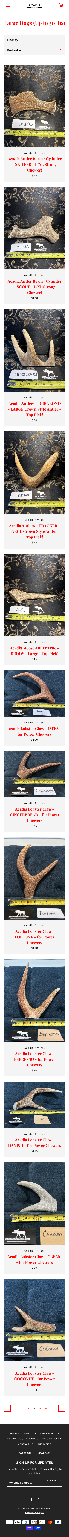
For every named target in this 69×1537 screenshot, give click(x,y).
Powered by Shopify (34, 1512)
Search (14, 1433)
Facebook (25, 1453)
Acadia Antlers (43, 1508)
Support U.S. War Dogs (22, 1438)
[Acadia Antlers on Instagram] (37, 1499)
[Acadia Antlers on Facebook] (31, 1499)
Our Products (49, 1433)
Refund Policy (52, 1438)
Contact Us (25, 1444)
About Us (30, 1433)
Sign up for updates (34, 1463)
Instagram (43, 1453)
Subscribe (44, 1444)
